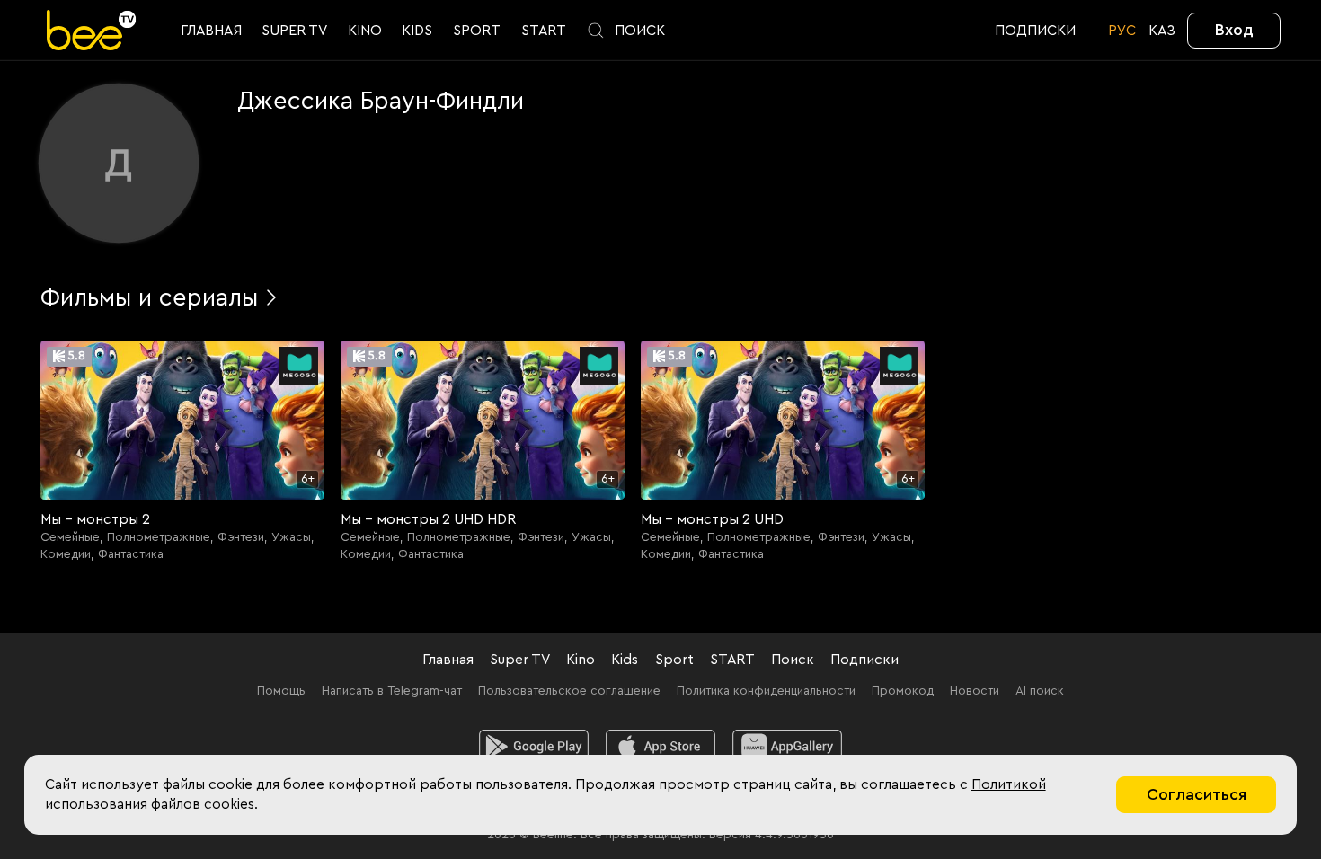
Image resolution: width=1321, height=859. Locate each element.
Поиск (792, 659)
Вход (1234, 30)
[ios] (661, 747)
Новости (974, 691)
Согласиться (1196, 794)
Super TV (520, 659)
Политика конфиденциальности (766, 691)
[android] (534, 747)
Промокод (903, 691)
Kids (624, 659)
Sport (674, 659)
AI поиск (1039, 691)
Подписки (864, 659)
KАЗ (1161, 30)
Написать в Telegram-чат (392, 691)
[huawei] (787, 747)
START (732, 659)
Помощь (281, 691)
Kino (580, 659)
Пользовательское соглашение (569, 691)
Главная (448, 659)
